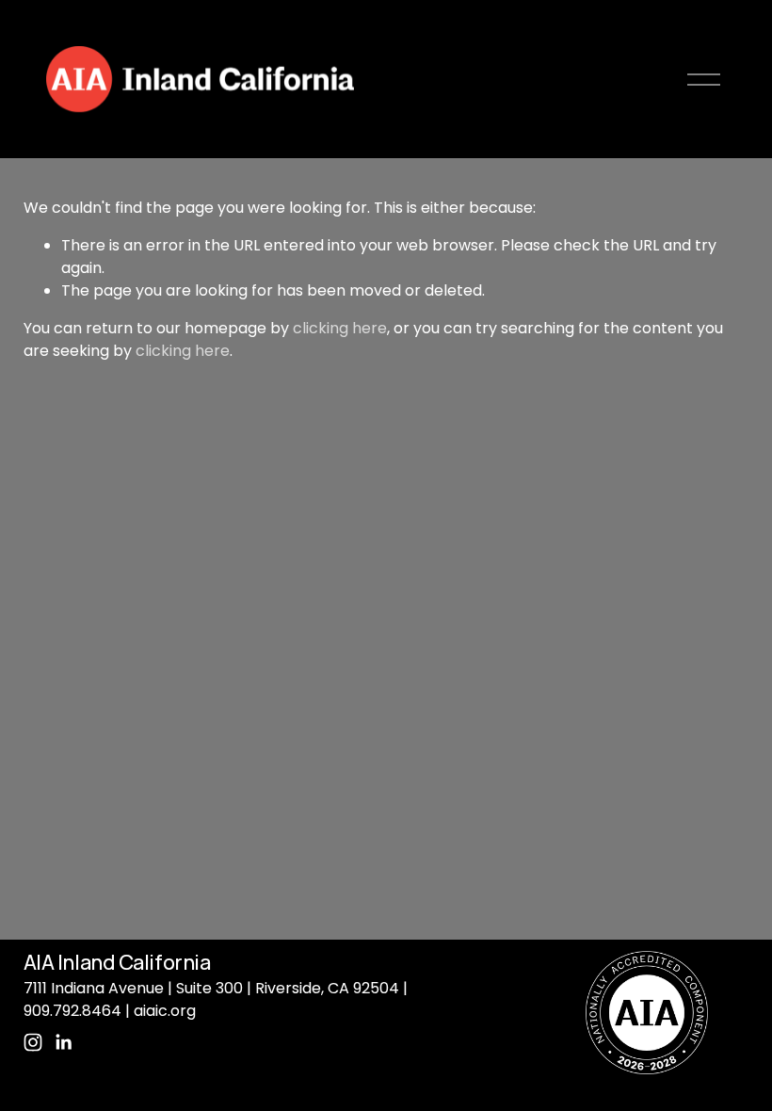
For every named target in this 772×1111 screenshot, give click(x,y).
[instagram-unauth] (33, 1042)
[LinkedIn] (63, 1042)
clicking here (340, 328)
